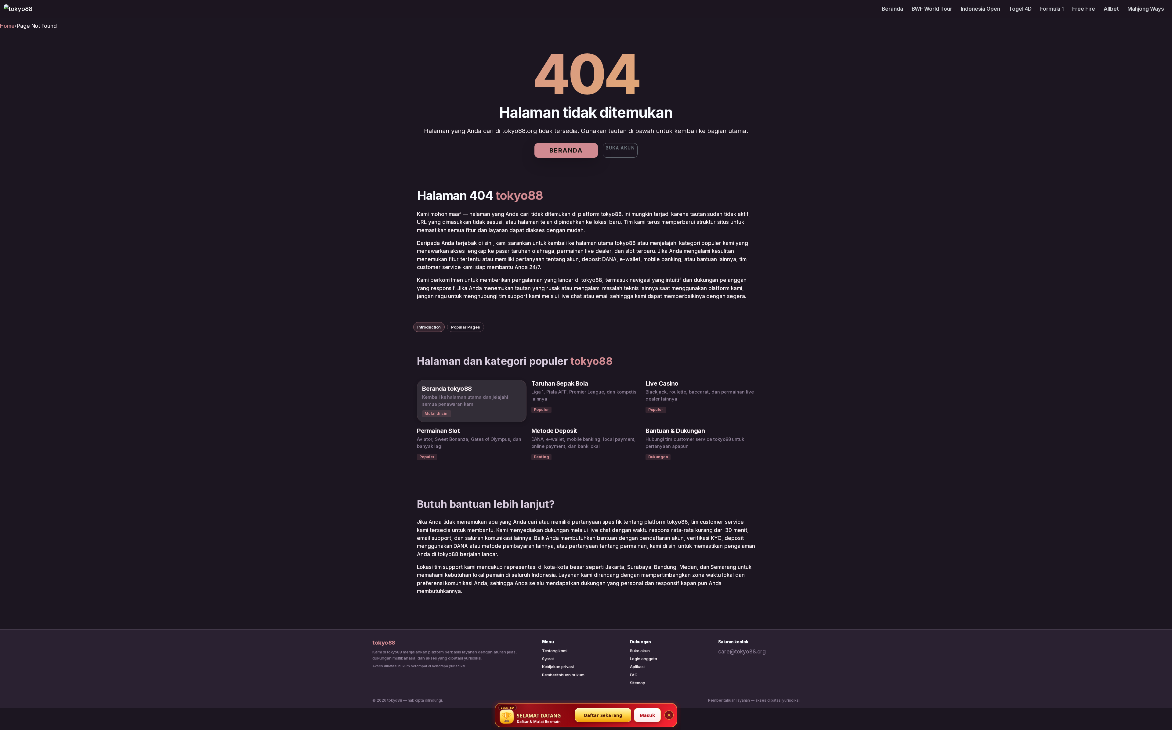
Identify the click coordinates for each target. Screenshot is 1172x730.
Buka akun (620, 147)
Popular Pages (465, 327)
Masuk (647, 715)
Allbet (1111, 9)
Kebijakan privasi (558, 666)
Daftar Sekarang (603, 715)
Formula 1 (1052, 9)
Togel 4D (1020, 9)
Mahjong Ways (1145, 9)
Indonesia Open (980, 9)
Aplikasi (637, 666)
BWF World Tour (932, 9)
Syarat (548, 658)
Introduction (429, 327)
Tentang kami (554, 650)
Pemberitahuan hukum (563, 674)
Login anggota (643, 658)
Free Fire (1083, 9)
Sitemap (637, 682)
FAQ (634, 674)
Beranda (892, 9)
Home (7, 26)
